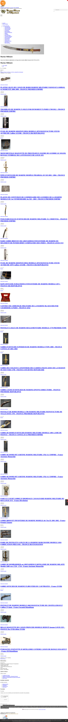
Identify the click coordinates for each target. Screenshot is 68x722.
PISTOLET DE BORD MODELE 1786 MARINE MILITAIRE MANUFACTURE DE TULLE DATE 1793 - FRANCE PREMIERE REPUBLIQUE (31, 413)
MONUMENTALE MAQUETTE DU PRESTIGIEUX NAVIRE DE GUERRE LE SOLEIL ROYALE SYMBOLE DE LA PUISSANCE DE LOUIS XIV (33, 154)
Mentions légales (5, 684)
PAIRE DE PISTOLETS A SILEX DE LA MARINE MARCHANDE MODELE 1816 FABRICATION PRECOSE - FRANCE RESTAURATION (30, 543)
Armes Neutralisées (8, 37)
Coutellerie (6, 34)
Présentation (5, 685)
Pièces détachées (7, 42)
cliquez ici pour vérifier (42, 709)
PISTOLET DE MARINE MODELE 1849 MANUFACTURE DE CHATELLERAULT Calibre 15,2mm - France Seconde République (31, 606)
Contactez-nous (5, 686)
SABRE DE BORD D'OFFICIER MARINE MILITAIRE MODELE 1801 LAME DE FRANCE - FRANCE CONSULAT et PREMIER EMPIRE (31, 434)
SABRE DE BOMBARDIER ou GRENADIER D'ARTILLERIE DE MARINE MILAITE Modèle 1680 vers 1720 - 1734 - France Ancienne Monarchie (32, 565)
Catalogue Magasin (6, 25)
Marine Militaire (7, 31)
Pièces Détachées (7, 35)
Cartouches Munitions (8, 36)
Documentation (7, 38)
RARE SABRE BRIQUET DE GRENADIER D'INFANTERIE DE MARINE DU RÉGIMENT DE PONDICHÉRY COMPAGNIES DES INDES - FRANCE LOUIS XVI (31, 242)
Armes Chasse (7, 40)
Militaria (6, 33)
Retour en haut (3, 658)
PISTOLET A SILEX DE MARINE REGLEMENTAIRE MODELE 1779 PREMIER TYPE (33, 328)
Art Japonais (7, 30)
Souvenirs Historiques (8, 32)
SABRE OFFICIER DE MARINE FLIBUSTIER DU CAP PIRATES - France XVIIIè (31, 586)
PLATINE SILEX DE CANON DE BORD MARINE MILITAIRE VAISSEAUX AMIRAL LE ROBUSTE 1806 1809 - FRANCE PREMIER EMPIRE (32, 88)
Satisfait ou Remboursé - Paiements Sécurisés (10, 676)
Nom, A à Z (6, 72)
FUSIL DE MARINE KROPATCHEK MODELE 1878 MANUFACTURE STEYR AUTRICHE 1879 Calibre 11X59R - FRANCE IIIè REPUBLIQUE (30, 264)
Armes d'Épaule (7, 29)
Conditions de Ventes (6, 675)
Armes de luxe (7, 39)
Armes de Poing (7, 26)
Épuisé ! (1, 268)
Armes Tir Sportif (8, 28)
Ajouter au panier (3, 94)
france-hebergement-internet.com (12, 713)
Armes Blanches (7, 27)
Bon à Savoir (5, 678)
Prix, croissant (15, 72)
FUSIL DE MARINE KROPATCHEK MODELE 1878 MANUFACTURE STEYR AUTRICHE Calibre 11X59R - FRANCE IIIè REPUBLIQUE (30, 132)
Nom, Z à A (10, 72)
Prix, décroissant (20, 72)
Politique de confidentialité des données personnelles (11, 677)
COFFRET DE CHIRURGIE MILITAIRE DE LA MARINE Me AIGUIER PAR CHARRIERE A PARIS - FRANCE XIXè (29, 307)
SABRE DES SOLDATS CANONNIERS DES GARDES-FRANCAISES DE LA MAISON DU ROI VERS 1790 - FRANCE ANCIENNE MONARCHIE (32, 369)
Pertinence (2, 72)
